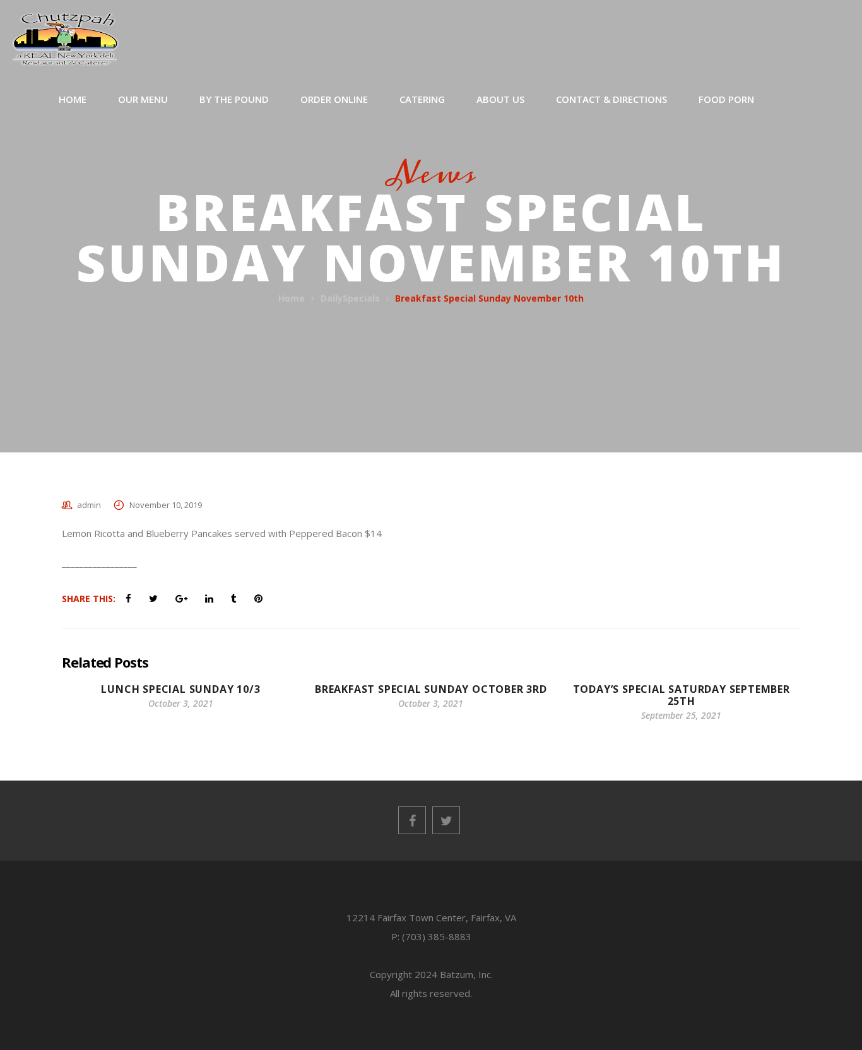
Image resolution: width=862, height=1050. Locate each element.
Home (291, 298)
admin (89, 504)
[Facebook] (412, 820)
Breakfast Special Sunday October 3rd (431, 689)
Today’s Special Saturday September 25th (681, 695)
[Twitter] (446, 820)
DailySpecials (350, 298)
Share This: (88, 599)
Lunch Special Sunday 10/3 (180, 689)
